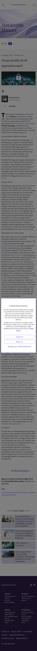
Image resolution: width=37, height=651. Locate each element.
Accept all (19, 337)
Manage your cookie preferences (19, 346)
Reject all (19, 342)
